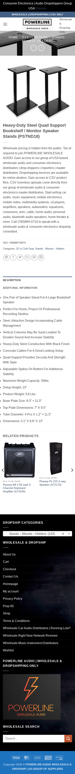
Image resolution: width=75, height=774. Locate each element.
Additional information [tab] (20, 287)
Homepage (10, 584)
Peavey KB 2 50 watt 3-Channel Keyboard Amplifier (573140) (17, 488)
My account (10, 591)
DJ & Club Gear (35, 37)
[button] (5, 24)
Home (13, 37)
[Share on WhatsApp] (6, 257)
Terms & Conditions (16, 620)
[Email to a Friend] (27, 257)
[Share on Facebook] (13, 257)
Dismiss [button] (41, 8)
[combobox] (37, 533)
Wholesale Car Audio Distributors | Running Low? (37, 628)
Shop (6, 613)
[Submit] (68, 738)
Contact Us (10, 576)
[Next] (72, 478)
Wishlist (8, 650)
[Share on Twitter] (20, 257)
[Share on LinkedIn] (41, 257)
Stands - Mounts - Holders (49, 248)
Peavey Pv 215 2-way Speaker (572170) (52, 483)
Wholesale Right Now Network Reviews (30, 635)
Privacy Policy (12, 598)
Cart (6, 561)
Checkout (9, 569)
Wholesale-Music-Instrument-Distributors (30, 643)
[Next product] (34, 48)
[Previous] (3, 478)
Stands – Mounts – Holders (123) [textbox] (35, 533)
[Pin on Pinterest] (34, 257)
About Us (9, 554)
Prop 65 (8, 606)
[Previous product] (41, 48)
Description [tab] (12, 280)
